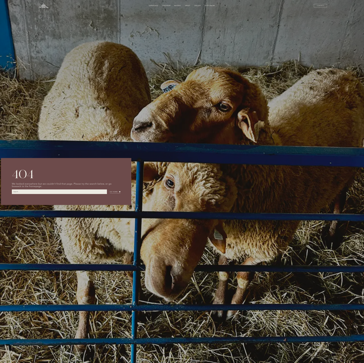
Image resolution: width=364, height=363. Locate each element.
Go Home (114, 192)
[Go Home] (119, 191)
